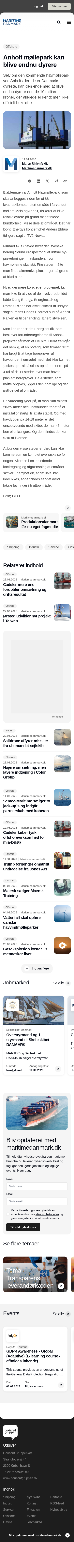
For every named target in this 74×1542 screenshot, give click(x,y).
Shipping (9, 1497)
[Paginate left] (6, 1035)
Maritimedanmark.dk (37, 168)
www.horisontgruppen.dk (20, 1478)
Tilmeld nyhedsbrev (23, 1227)
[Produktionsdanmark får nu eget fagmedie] (31, 522)
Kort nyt (32, 1503)
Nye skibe (34, 1497)
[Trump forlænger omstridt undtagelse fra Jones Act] (37, 862)
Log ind (38, 6)
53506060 (22, 1472)
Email (9, 1193)
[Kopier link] (65, 181)
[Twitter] (47, 181)
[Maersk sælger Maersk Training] (37, 888)
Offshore (9, 1516)
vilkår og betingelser (47, 1214)
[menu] (69, 22)
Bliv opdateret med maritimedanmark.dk (35, 1535)
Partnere (56, 1497)
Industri (8, 1503)
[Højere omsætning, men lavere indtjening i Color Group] (37, 767)
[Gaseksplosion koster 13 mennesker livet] (37, 947)
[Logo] (12, 22)
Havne (7, 1522)
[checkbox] (7, 1214)
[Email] (56, 181)
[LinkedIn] (38, 181)
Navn (9, 1178)
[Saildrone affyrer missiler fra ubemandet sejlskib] (37, 738)
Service (8, 1509)
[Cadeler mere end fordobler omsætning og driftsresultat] (37, 584)
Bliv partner (59, 6)
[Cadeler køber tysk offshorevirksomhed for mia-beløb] (37, 833)
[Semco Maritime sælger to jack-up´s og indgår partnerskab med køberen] (37, 801)
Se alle (58, 983)
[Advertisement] (37, 676)
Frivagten (33, 1509)
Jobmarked (34, 1522)
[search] (59, 22)
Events (31, 1516)
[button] (68, 508)
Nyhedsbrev (58, 1509)
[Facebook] (29, 181)
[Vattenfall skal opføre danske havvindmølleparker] (37, 917)
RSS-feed (57, 1503)
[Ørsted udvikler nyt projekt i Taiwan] (37, 614)
